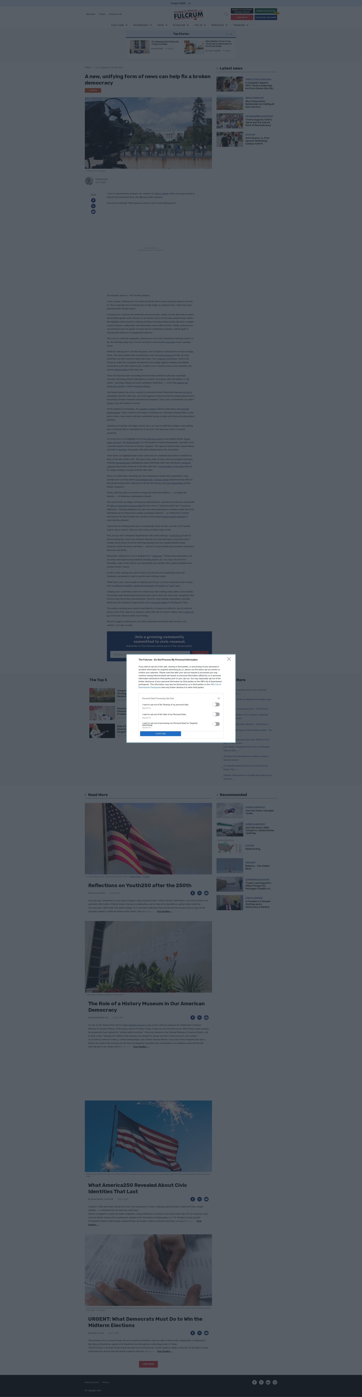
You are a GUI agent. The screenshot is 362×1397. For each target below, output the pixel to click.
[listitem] (181, 698)
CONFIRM (160, 734)
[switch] (216, 704)
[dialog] (181, 698)
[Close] (230, 660)
